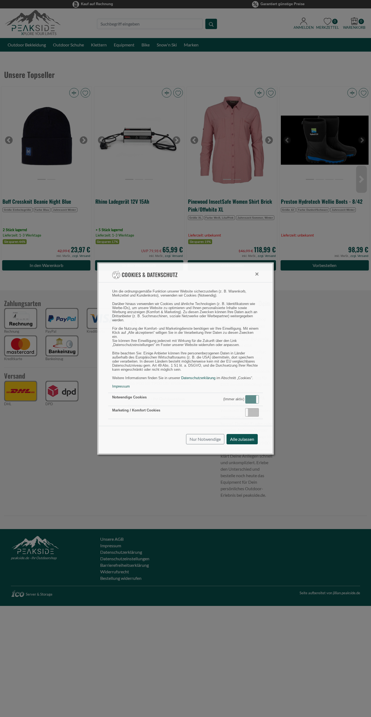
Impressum (121, 386)
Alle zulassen (242, 439)
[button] (252, 399)
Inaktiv (254, 412)
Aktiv (252, 399)
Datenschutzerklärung (198, 378)
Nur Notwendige (205, 439)
